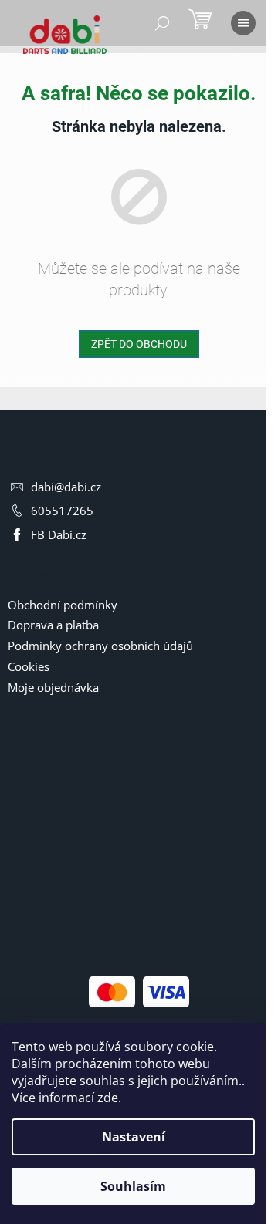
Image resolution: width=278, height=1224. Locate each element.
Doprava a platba (53, 624)
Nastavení (133, 1136)
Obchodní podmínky (62, 604)
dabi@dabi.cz (66, 486)
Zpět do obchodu (139, 344)
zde (107, 1097)
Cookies (28, 666)
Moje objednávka (53, 687)
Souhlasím (133, 1186)
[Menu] (243, 23)
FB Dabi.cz (58, 534)
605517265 (62, 510)
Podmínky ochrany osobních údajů (100, 645)
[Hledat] (162, 23)
